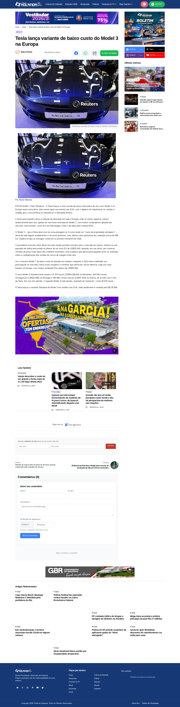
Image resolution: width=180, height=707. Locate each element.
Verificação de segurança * (30, 519)
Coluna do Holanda (101, 675)
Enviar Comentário (30, 535)
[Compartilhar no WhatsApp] (85, 53)
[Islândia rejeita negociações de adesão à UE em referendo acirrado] (131, 99)
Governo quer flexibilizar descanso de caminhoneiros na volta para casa (146, 632)
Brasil (71, 685)
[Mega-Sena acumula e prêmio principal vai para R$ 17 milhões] (147, 600)
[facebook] (17, 688)
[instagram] (27, 688)
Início (17, 27)
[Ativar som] (114, 350)
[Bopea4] (28, 4)
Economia (72, 689)
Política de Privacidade (150, 703)
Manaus (97, 682)
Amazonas (73, 678)
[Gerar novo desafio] (31, 524)
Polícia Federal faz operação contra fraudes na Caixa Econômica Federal (68, 597)
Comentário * (25, 502)
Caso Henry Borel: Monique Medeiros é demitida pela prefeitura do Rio (29, 597)
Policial (96, 678)
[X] (22, 688)
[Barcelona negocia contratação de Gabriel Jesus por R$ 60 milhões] (131, 126)
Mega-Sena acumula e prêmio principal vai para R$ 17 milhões (146, 617)
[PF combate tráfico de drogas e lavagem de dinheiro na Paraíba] (109, 600)
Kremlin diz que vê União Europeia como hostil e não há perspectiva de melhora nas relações (99, 399)
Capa (71, 675)
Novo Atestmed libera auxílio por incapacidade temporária (70, 652)
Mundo (96, 685)
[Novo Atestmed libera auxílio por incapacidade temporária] (71, 635)
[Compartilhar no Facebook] (76, 53)
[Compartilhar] (95, 53)
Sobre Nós (135, 703)
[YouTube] (37, 688)
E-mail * (71, 491)
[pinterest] (32, 688)
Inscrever (111, 445)
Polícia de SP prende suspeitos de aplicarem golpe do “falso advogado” (109, 632)
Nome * (23, 491)
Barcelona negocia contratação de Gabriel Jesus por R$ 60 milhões (152, 128)
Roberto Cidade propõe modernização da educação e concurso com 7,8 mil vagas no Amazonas (143, 86)
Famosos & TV (74, 682)
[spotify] (42, 688)
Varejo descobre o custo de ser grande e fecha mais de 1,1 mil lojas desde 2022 (31, 379)
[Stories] (144, 4)
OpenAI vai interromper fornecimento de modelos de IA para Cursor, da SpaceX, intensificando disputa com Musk (66, 400)
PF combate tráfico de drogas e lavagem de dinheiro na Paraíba (108, 617)
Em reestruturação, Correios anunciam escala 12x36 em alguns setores (32, 632)
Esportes (97, 689)
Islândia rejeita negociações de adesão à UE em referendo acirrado (151, 101)
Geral (24, 27)
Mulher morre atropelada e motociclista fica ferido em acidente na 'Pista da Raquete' (152, 114)
